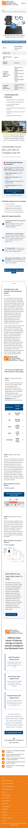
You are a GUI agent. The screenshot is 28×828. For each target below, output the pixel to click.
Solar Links (4, 812)
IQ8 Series (16, 63)
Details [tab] (14, 283)
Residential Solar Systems (7, 780)
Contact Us (6, 135)
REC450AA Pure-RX (17, 420)
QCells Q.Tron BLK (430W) (18, 77)
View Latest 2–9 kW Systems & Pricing (14, 191)
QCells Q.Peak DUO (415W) (19, 74)
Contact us (8, 398)
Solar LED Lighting (5, 806)
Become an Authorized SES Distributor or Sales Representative (15, 758)
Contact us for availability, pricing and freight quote (15, 751)
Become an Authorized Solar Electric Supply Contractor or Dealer (15, 755)
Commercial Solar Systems (7, 783)
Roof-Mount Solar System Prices (14, 678)
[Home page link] (10, 3)
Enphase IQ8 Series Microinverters (13, 208)
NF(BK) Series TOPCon (17, 440)
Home (3, 10)
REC (9, 413)
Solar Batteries (5, 815)
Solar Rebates (5, 809)
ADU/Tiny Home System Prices (14, 658)
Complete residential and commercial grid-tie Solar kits (15, 762)
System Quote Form (14, 732)
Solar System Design (6, 795)
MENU (24, 3)
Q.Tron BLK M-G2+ (17, 433)
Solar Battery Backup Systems (8, 786)
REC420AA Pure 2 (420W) (18, 68)
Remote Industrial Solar (7, 789)
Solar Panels (4, 792)
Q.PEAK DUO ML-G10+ (17, 427)
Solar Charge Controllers (7, 817)
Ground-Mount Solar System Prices (14, 697)
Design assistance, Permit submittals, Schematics (15, 766)
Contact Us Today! (11, 614)
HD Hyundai (9, 439)
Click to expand (9, 488)
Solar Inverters (5, 803)
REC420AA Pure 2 (17, 413)
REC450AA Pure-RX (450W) (19, 71)
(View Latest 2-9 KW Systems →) (18, 49)
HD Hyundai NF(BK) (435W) (19, 80)
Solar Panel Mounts (6, 800)
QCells (9, 426)
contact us (20, 195)
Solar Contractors (5, 797)
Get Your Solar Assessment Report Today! (14, 494)
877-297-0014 (14, 195)
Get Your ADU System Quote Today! (15, 271)
